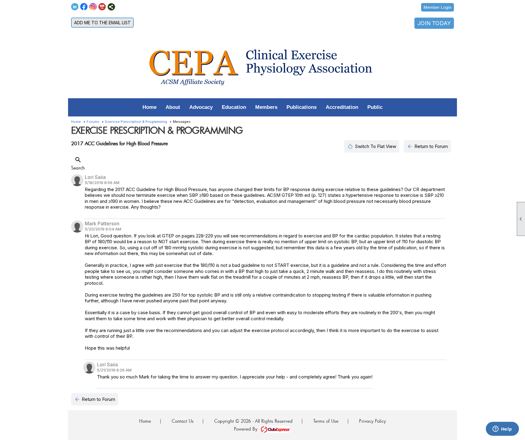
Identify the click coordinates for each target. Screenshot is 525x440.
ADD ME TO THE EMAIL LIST (102, 22)
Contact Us (183, 421)
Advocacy (201, 107)
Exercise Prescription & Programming (136, 121)
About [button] (173, 107)
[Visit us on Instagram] (93, 7)
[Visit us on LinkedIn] (75, 7)
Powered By (247, 429)
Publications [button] (302, 107)
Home (149, 107)
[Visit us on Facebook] (84, 7)
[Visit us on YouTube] (102, 7)
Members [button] (266, 107)
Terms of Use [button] (325, 421)
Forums (93, 121)
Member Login (437, 7)
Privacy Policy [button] (372, 421)
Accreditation (342, 107)
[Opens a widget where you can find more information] (502, 429)
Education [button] (234, 107)
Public (375, 107)
